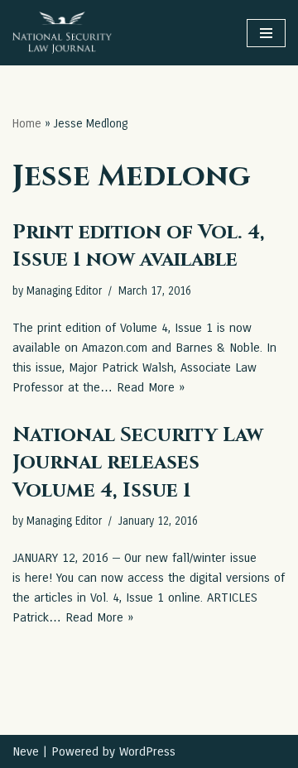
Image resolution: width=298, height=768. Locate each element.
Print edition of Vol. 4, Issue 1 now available (138, 246)
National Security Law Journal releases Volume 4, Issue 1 (137, 463)
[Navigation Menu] (266, 33)
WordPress (147, 751)
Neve (25, 751)
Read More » (151, 387)
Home (26, 124)
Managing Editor (64, 291)
